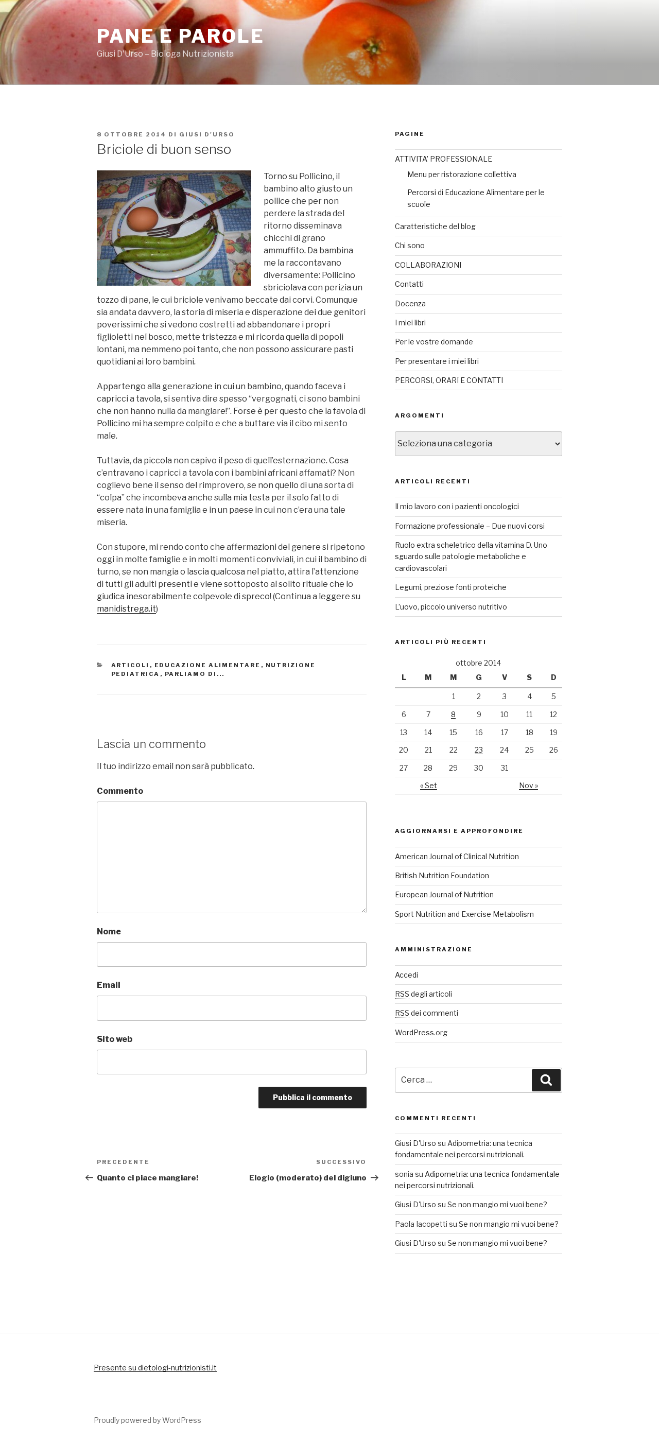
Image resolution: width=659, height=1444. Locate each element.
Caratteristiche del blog (435, 226)
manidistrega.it (126, 609)
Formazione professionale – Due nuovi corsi (470, 525)
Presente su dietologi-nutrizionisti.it (155, 1367)
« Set (428, 785)
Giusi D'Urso (207, 134)
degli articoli (423, 993)
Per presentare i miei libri (437, 361)
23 (479, 749)
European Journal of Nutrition (444, 894)
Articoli (130, 665)
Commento (120, 791)
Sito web (114, 1039)
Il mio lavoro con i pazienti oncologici (457, 506)
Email (108, 985)
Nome (109, 931)
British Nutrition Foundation (442, 875)
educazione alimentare (207, 665)
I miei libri (410, 322)
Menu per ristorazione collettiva (461, 174)
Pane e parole (180, 36)
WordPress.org (421, 1032)
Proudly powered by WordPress (147, 1420)
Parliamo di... (195, 673)
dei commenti (426, 1012)
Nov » (528, 785)
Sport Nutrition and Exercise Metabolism (464, 914)
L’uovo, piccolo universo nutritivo (451, 606)
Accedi (406, 974)
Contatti (409, 284)
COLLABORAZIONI (428, 264)
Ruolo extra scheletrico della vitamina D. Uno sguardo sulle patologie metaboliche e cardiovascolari (471, 556)
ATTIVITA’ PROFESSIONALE (443, 158)
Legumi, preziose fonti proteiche (451, 587)
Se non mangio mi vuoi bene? (497, 1204)
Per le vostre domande (434, 341)
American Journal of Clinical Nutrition (457, 856)
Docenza (410, 303)
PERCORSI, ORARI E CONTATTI (449, 380)
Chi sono (410, 245)
